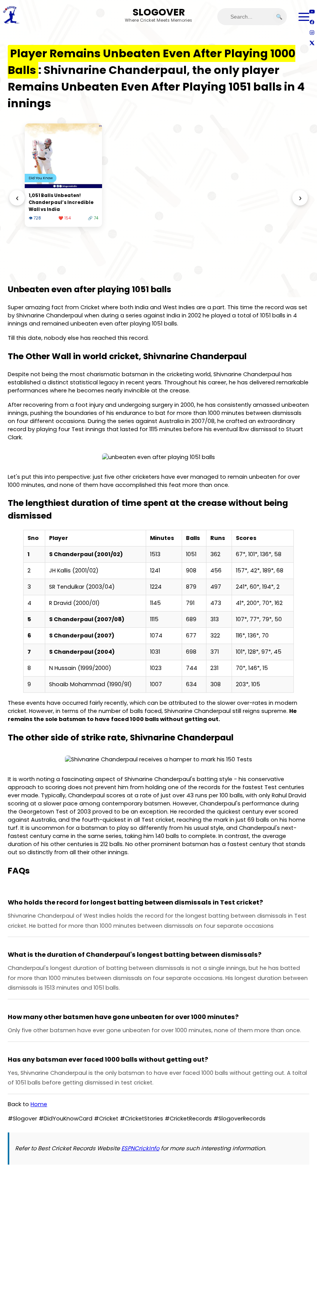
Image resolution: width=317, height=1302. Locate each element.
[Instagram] (311, 32)
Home (39, 1104)
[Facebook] (311, 22)
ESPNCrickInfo (140, 1148)
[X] (311, 42)
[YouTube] (311, 11)
